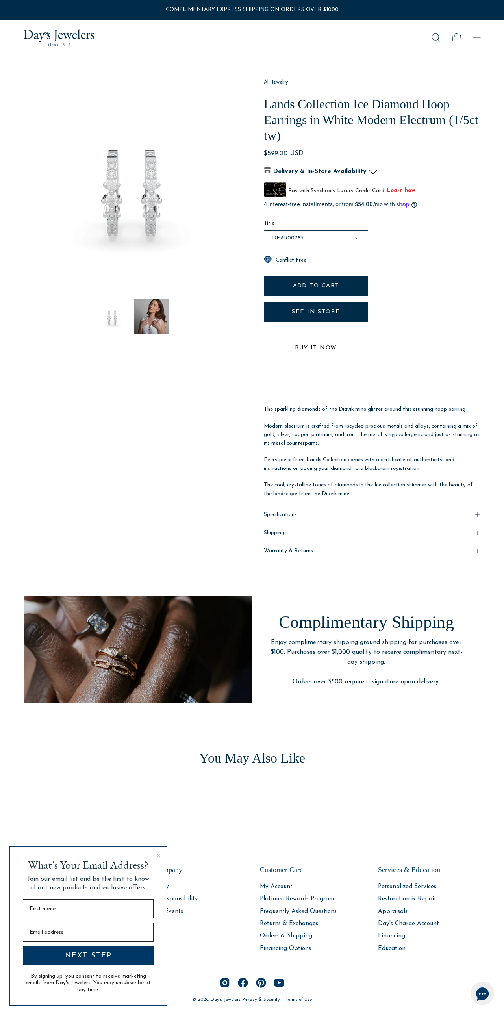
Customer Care (281, 870)
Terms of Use (298, 999)
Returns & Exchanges (289, 924)
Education (392, 948)
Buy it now (316, 348)
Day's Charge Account (408, 924)
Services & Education (409, 870)
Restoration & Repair (407, 899)
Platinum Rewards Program (297, 899)
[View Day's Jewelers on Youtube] (279, 983)
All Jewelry (276, 82)
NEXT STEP (88, 955)
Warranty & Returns (288, 550)
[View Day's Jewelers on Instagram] (225, 983)
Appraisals (393, 911)
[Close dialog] (158, 855)
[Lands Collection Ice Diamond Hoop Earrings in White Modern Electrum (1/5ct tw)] (112, 316)
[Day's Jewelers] (59, 37)
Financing (391, 936)
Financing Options (285, 948)
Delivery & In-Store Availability (320, 171)
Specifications (280, 514)
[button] (436, 37)
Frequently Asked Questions (298, 911)
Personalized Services (407, 887)
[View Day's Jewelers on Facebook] (243, 983)
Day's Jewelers (226, 999)
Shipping (274, 532)
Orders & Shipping (286, 936)
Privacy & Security (261, 999)
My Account (276, 887)
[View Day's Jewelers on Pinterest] (261, 983)
